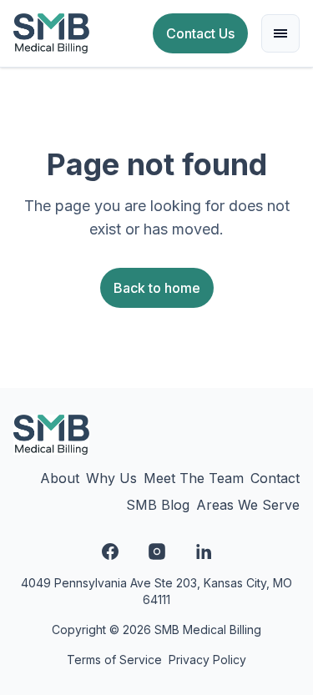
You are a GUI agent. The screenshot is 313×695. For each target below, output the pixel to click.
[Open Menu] (280, 33)
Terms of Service (114, 659)
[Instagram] (157, 551)
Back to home (157, 288)
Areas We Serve (248, 504)
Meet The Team (194, 478)
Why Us (111, 478)
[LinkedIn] (204, 551)
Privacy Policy (207, 659)
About (59, 478)
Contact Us (200, 33)
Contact (275, 478)
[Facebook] (110, 551)
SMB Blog (157, 504)
